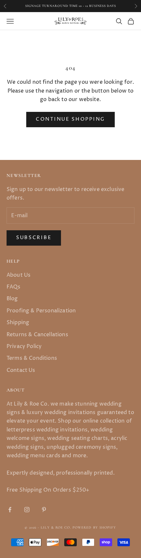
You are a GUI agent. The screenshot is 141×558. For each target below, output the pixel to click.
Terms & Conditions (32, 358)
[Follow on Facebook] (10, 509)
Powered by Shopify (94, 527)
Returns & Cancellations (37, 334)
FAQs (14, 286)
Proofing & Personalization (41, 310)
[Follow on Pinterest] (44, 509)
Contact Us (21, 370)
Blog (12, 298)
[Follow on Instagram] (27, 509)
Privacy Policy (24, 346)
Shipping (18, 322)
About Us (18, 275)
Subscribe (33, 237)
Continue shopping (70, 119)
